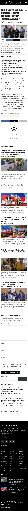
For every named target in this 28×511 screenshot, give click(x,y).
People (21, 451)
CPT (6, 113)
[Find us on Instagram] (10, 441)
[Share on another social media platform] (23, 40)
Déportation (4, 461)
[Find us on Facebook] (2, 441)
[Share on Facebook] (9, 40)
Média (11, 461)
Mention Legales (5, 504)
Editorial (3, 468)
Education (3, 471)
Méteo (11, 463)
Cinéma (3, 454)
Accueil (3, 501)
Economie (3, 466)
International (13, 454)
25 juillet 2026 (15, 191)
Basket (3, 451)
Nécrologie (22, 449)
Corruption (4, 456)
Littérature (13, 459)
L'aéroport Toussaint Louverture (10, 116)
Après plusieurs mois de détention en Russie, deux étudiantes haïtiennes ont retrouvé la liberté (13, 252)
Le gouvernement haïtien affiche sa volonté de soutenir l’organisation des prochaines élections (14, 73)
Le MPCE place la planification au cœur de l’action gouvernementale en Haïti (13, 283)
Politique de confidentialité (17, 503)
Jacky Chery (4, 156)
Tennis (21, 471)
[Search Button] (26, 2)
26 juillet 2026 (12, 156)
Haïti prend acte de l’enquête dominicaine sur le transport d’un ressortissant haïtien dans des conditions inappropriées (14, 61)
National (12, 471)
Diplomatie (4, 463)
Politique (21, 454)
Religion (21, 456)
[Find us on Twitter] (6, 441)
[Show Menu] (2, 2)
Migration (12, 466)
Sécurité (21, 461)
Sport (20, 466)
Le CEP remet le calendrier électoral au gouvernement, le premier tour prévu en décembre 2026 (12, 67)
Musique (12, 468)
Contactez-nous (4, 503)
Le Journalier (10, 22)
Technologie (22, 468)
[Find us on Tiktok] (13, 441)
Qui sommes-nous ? (11, 501)
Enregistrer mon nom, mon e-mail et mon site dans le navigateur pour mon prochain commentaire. (14, 366)
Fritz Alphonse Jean (13, 113)
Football (12, 449)
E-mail (3, 350)
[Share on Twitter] (16, 40)
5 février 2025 (19, 22)
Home (2, 7)
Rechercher (4, 376)
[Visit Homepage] (14, 2)
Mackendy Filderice (6, 191)
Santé (20, 459)
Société (21, 463)
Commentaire (5, 324)
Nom (3, 343)
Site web (3, 357)
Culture (3, 459)
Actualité (7, 7)
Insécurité (12, 451)
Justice (12, 456)
